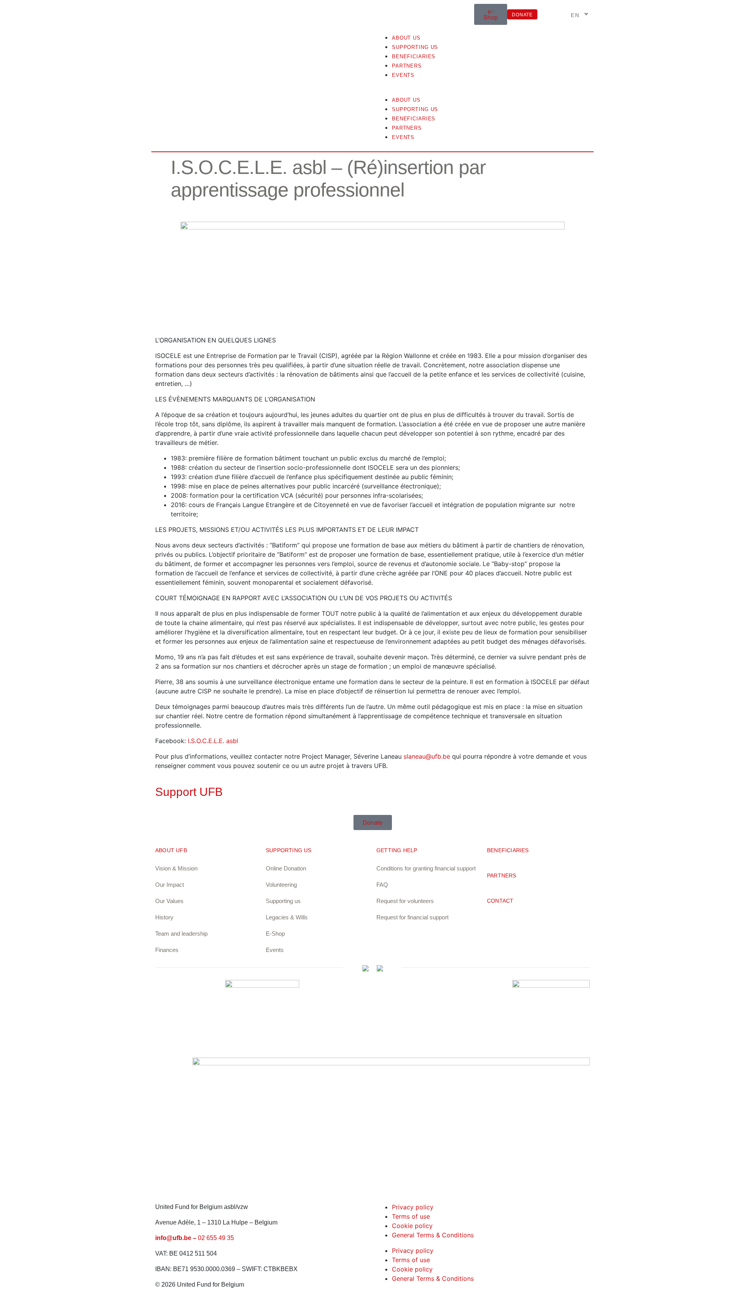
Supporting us (415, 47)
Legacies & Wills (287, 917)
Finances (166, 950)
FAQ (382, 884)
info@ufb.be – (176, 1238)
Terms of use (411, 1216)
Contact (500, 901)
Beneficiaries (413, 56)
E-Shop (275, 933)
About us (406, 38)
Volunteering (281, 884)
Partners (407, 66)
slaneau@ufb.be (427, 756)
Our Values (169, 901)
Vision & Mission (176, 868)
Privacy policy (412, 1207)
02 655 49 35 (216, 1238)
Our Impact (169, 884)
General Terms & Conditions (433, 1235)
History (164, 917)
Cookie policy (412, 1226)
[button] (483, 90)
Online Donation (286, 868)
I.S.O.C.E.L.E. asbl (213, 741)
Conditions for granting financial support (426, 868)
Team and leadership (181, 933)
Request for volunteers (405, 901)
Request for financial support (412, 917)
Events (403, 75)
